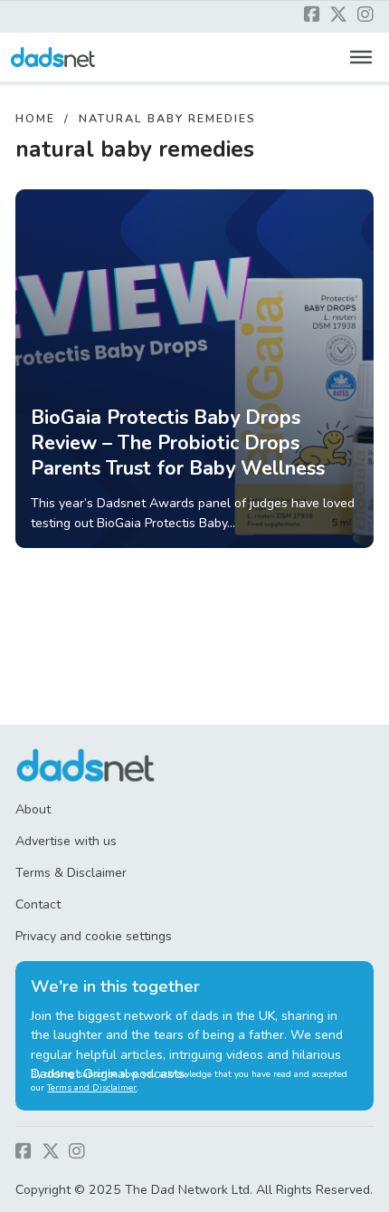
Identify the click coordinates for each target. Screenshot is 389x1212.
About (33, 809)
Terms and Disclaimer (92, 1088)
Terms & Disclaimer (71, 872)
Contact (38, 904)
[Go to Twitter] (338, 16)
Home (35, 118)
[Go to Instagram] (365, 16)
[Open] (361, 57)
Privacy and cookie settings (93, 936)
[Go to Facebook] (312, 16)
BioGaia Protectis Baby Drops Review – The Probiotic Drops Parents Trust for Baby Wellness (178, 443)
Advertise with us (66, 841)
